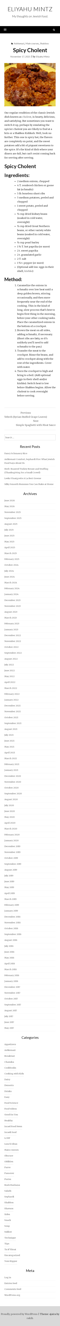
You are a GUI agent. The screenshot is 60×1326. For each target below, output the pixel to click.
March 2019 (10, 899)
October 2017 (11, 998)
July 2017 (8, 1016)
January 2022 (11, 700)
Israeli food (10, 1132)
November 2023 (12, 606)
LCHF (7, 1138)
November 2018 (12, 922)
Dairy (7, 1079)
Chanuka (9, 1062)
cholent (26, 116)
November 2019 (12, 852)
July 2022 (9, 664)
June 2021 (9, 740)
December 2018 (12, 916)
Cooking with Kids (14, 1073)
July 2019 (8, 875)
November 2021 (12, 711)
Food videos (10, 1108)
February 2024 (12, 588)
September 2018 (12, 934)
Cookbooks (10, 1067)
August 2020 (11, 799)
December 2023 (12, 600)
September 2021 (12, 723)
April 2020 (9, 823)
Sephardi (9, 1196)
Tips (6, 1243)
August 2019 (10, 869)
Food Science (11, 1103)
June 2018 (9, 952)
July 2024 (9, 571)
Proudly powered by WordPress (19, 1314)
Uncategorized (12, 1255)
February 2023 (11, 623)
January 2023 (11, 629)
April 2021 (9, 752)
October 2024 (11, 565)
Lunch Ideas (10, 1144)
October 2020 (11, 787)
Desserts (9, 1085)
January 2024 (11, 594)
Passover (9, 1173)
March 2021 (10, 758)
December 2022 (12, 635)
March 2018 (10, 969)
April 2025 (9, 547)
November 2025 (12, 512)
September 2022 (13, 653)
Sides (7, 1214)
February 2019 (11, 905)
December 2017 (12, 987)
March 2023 (10, 617)
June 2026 (9, 500)
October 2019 (11, 858)
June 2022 (9, 670)
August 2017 (10, 1010)
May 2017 (9, 1028)
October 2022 (11, 647)
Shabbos (44, 43)
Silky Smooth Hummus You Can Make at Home (28, 484)
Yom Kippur (10, 1261)
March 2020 (10, 828)
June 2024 (9, 576)
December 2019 (12, 846)
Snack (7, 1220)
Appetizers (10, 1044)
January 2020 (11, 840)
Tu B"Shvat (10, 1249)
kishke (28, 271)
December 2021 (12, 705)
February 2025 (11, 559)
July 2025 (9, 530)
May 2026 (9, 506)
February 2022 (12, 694)
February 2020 (12, 834)
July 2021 (9, 735)
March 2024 (10, 582)
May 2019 (9, 887)
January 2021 (11, 770)
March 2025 (10, 553)
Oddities (8, 1161)
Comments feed (12, 1289)
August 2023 (10, 612)
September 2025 (13, 518)
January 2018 (11, 981)
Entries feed (10, 1283)
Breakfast (9, 1056)
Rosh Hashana (12, 1185)
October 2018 (11, 928)
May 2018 (9, 957)
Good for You (11, 1114)
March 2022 (10, 688)
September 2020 (13, 793)
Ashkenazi (19, 43)
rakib (30, 1318)
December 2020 (12, 776)
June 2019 (9, 881)
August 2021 (10, 729)
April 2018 (9, 963)
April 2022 (9, 682)
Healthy (8, 1120)
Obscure (8, 1155)
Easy (6, 1097)
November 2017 (12, 993)
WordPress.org (12, 1295)
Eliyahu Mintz (30, 9)
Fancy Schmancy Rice (15, 453)
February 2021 (11, 764)
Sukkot (8, 1232)
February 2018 (11, 975)
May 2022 (9, 676)
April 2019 (9, 893)
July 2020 (9, 805)
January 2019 (11, 910)
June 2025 (9, 535)
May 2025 (9, 541)
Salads (7, 1191)
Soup (7, 1226)
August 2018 (10, 940)
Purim (7, 1179)
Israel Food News (13, 1126)
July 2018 (8, 946)
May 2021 (9, 746)
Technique (10, 1237)
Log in (7, 1277)
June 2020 (9, 811)
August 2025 (10, 524)
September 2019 (12, 864)
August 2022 (11, 659)
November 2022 (12, 641)
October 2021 (11, 717)
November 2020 (12, 782)
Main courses (32, 43)
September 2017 (12, 1004)
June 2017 (9, 1022)
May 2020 (9, 817)
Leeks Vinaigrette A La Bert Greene (22, 478)
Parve (7, 1167)
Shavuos (8, 1208)
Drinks (8, 1091)
